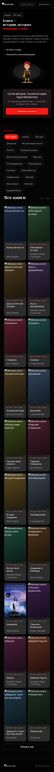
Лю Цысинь (35, 738)
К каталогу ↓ (44, 4)
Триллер (29, 177)
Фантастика (12, 184)
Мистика (37, 157)
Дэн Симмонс (12, 363)
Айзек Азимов (12, 257)
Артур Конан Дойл (14, 414)
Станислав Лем (37, 363)
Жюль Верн (11, 738)
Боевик (25, 137)
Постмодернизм (14, 164)
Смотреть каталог (27, 111)
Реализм (11, 170)
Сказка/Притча (28, 170)
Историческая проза (32, 143)
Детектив (11, 143)
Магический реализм (17, 157)
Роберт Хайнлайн (37, 631)
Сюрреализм (13, 177)
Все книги (11, 137)
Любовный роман (28, 150)
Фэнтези (29, 184)
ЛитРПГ (10, 150)
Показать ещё (27, 747)
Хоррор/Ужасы (14, 190)
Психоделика (35, 164)
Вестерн (39, 137)
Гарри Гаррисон (13, 468)
